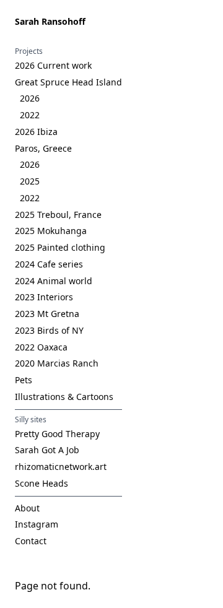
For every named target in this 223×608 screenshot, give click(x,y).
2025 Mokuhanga (51, 231)
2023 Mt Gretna (47, 313)
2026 (30, 98)
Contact (30, 541)
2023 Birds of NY (49, 330)
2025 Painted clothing (60, 247)
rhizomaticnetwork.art (61, 466)
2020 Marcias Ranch (56, 363)
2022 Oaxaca (41, 347)
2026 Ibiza (36, 131)
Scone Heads (41, 483)
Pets (23, 380)
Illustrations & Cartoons (64, 396)
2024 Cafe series (49, 264)
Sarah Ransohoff (50, 21)
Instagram (36, 524)
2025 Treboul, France (58, 214)
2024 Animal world (53, 281)
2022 (30, 115)
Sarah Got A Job (47, 450)
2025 (30, 181)
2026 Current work (53, 65)
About (27, 508)
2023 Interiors (44, 297)
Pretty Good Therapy (57, 434)
